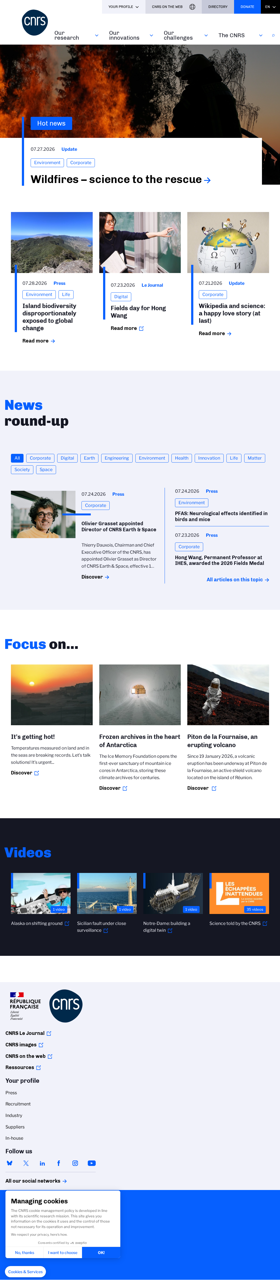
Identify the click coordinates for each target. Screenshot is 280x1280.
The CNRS (231, 35)
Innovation (209, 458)
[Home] (35, 23)
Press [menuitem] (11, 1092)
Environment (152, 458)
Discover (92, 577)
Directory (218, 7)
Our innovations (124, 35)
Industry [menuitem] (13, 1115)
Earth (89, 458)
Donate (247, 7)
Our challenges (178, 35)
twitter (26, 1163)
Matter (255, 458)
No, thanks (24, 1252)
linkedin (42, 1163)
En (267, 7)
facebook (59, 1163)
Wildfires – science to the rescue (116, 179)
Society (22, 469)
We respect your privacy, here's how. (39, 1234)
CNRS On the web (167, 7)
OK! (101, 1252)
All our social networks (27, 1181)
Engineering (117, 458)
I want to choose (62, 1252)
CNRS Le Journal (25, 1033)
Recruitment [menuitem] (18, 1104)
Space (46, 469)
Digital (67, 458)
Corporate (40, 458)
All (17, 458)
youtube (92, 1163)
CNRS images (21, 1045)
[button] (25, 1272)
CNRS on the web (25, 1056)
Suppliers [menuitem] (15, 1127)
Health (181, 458)
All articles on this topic (235, 580)
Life (234, 458)
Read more (35, 341)
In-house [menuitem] (14, 1138)
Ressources (19, 1067)
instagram (75, 1163)
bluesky (9, 1163)
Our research (66, 35)
